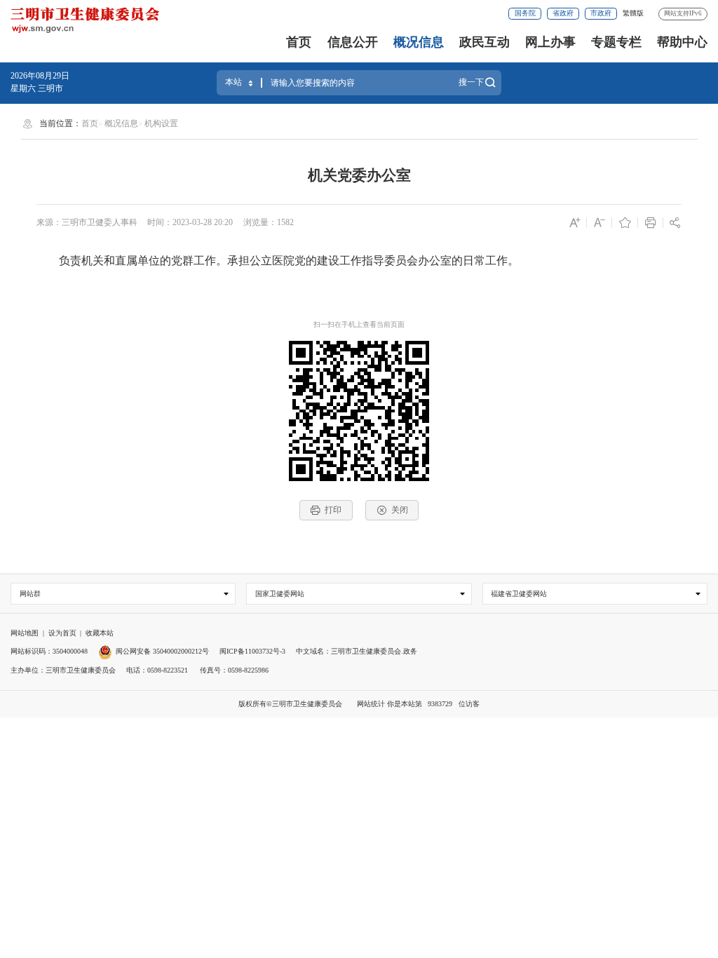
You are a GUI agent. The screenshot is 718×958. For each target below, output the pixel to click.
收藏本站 (100, 633)
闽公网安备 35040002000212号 (162, 651)
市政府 (600, 13)
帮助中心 (682, 42)
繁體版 (633, 13)
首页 (298, 42)
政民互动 (484, 42)
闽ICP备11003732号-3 (252, 651)
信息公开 (352, 42)
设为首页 (62, 633)
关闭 (399, 510)
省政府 (563, 13)
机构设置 (161, 123)
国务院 (525, 13)
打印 (333, 510)
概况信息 (418, 42)
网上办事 (550, 42)
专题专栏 (616, 42)
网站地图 (25, 633)
